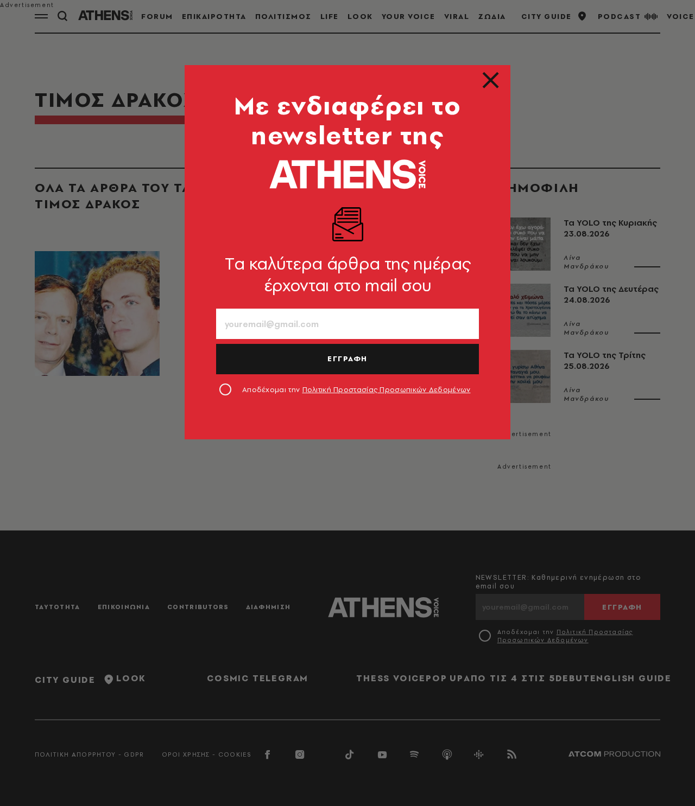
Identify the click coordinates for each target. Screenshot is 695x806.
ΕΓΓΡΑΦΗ (347, 358)
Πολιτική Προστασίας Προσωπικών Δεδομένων (386, 389)
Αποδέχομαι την (356, 389)
